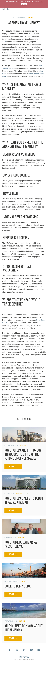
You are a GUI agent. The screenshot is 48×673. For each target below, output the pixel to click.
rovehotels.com (24, 657)
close (24, 4)
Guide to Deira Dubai (17, 586)
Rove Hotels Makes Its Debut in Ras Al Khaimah (23, 500)
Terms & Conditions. (35, 1)
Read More (13, 466)
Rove (26, 493)
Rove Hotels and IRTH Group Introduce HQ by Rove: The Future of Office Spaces (23, 454)
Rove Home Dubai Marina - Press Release (21, 544)
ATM (4, 42)
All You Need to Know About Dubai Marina (23, 628)
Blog (8, 9)
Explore (31, 17)
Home (3, 9)
